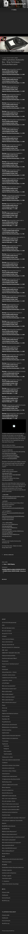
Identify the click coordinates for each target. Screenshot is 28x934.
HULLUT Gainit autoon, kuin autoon (10, 804)
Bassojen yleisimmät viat (8, 644)
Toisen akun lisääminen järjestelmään (11, 759)
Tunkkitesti (4, 762)
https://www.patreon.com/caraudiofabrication (13, 446)
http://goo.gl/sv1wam (7, 476)
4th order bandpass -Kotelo (8, 801)
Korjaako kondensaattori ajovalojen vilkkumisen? (13, 817)
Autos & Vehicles (9, 554)
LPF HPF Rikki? (5, 683)
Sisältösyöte (5, 895)
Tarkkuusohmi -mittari (7, 757)
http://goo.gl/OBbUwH (7, 532)
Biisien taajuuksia (6, 787)
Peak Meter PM (5, 719)
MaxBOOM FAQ (5, 828)
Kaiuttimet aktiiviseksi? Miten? (9, 658)
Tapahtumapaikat (8, 754)
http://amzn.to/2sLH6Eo (10, 453)
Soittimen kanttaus (6, 730)
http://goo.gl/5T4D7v (7, 473)
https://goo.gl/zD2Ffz (12, 458)
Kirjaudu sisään (5, 892)
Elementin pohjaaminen (7, 790)
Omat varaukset (7, 751)
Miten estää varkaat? (7, 691)
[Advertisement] (14, 22)
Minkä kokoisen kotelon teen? (9, 688)
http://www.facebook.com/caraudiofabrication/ (13, 516)
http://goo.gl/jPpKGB (7, 526)
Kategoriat (6, 748)
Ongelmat (4, 710)
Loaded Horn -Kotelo (7, 680)
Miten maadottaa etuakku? (8, 697)
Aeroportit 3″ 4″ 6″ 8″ (7, 633)
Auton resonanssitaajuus (8, 639)
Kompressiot (5, 661)
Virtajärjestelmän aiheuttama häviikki (11, 779)
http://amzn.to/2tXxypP (11, 455)
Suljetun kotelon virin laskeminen (10, 738)
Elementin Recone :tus (7, 793)
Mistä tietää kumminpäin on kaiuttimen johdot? (13, 837)
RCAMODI (4, 864)
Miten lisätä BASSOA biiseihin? (9, 848)
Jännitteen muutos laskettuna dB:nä (10, 809)
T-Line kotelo (5, 741)
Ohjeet (3, 705)
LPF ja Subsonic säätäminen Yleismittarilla (12, 820)
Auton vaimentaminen (7, 641)
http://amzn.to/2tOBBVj (13, 456)
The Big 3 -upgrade (6, 875)
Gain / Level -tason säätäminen (9, 798)
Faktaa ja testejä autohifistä (8, 655)
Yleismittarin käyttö (7, 878)
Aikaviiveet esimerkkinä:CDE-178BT (10, 806)
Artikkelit (4, 636)
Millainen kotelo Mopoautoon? (9, 831)
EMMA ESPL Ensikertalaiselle (9, 795)
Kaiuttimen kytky (6, 815)
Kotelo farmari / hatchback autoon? (10, 664)
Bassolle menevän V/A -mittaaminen (11, 647)
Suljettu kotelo (5, 732)
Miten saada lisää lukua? (8, 699)
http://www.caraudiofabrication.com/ (15, 512)
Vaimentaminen (6, 773)
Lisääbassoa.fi (18, 4)
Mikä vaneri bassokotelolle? (8, 686)
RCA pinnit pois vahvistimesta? (9, 724)
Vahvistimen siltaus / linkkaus (9, 771)
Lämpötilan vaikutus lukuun (8, 675)
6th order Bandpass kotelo (8, 628)
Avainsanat (6, 746)
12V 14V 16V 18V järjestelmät (9, 622)
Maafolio (4, 823)
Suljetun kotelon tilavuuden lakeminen (11, 735)
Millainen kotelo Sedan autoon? (9, 834)
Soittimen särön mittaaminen (9, 873)
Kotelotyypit (5, 669)
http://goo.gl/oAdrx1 (7, 536)
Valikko (14, 9)
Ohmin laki (4, 708)
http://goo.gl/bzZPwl (7, 529)
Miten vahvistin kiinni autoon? (9, 702)
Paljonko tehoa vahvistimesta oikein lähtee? (12, 859)
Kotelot (4, 666)
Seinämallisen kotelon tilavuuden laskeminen (13, 867)
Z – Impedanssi (5, 881)
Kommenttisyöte (6, 898)
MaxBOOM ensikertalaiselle (8, 826)
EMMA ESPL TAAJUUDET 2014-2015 (11, 652)
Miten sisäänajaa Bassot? (8, 851)
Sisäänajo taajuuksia (7, 870)
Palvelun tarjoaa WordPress (8, 930)
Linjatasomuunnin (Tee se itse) (9, 677)
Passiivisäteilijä (5, 716)
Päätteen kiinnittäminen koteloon (10, 713)
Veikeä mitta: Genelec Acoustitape (10, 884)
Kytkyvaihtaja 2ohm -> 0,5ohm (9, 672)
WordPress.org (5, 900)
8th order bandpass (6, 630)
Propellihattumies (6, 721)
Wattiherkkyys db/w (7, 782)
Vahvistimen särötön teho (8, 768)
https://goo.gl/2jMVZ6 (7, 480)
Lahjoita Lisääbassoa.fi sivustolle (10, 784)
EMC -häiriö (5, 650)
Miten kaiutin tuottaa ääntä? (8, 839)
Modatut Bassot (6, 853)
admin (16, 57)
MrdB (3, 856)
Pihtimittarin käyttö (6, 862)
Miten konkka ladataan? (7, 694)
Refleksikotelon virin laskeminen (10, 727)
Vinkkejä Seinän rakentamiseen (9, 776)
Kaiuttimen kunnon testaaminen (10, 812)
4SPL (3, 625)
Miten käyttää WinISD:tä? (8, 845)
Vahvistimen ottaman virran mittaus (10, 765)
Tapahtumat (5, 744)
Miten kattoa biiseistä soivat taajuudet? (11, 842)
